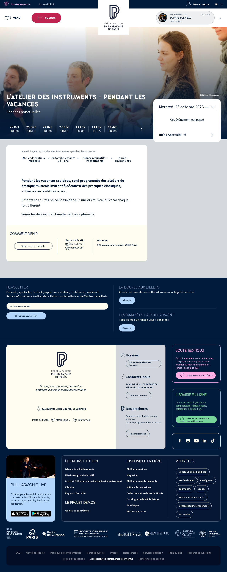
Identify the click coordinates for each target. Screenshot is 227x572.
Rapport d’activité (75, 493)
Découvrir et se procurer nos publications (198, 419)
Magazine (132, 475)
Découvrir (127, 300)
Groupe (202, 488)
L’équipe (69, 487)
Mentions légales (35, 552)
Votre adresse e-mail (20, 306)
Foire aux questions (74, 558)
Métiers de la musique (139, 487)
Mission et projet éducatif (79, 475)
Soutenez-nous (20, 4)
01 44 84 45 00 (150, 384)
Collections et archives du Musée (145, 493)
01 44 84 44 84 (145, 387)
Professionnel (186, 480)
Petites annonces (136, 511)
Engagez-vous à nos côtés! (199, 375)
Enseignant (206, 480)
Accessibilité (46, 4)
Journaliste (185, 488)
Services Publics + (153, 552)
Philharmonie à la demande (142, 481)
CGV (18, 552)
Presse (114, 552)
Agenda (50, 17)
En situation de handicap (193, 471)
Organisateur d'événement (194, 505)
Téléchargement (137, 433)
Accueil (25, 151)
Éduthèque (133, 505)
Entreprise (184, 514)
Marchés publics (96, 552)
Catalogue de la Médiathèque (143, 499)
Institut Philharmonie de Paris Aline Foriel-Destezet (93, 481)
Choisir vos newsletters (26, 315)
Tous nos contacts (138, 395)
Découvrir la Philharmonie (79, 469)
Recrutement (130, 552)
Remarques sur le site (199, 552)
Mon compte (201, 4)
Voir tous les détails (33, 246)
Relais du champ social (191, 497)
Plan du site (175, 552)
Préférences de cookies (151, 558)
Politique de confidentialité (65, 552)
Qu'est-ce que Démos (77, 510)
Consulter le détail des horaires (140, 363)
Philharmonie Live (137, 469)
